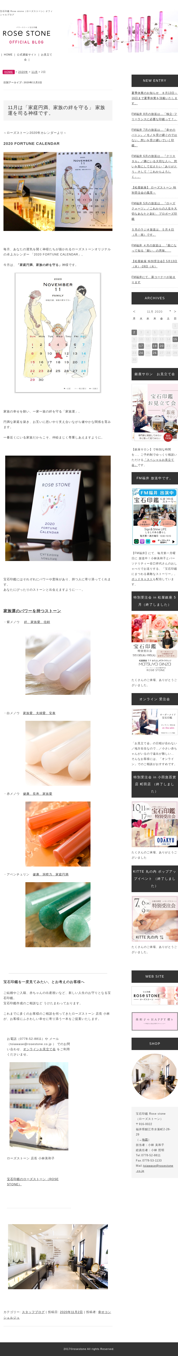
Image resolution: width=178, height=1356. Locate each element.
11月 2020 (155, 311)
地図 (145, 1139)
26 (155, 353)
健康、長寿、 (33, 793)
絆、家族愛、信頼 (37, 622)
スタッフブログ (33, 1312)
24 (141, 353)
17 (141, 346)
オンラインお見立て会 (39, 1049)
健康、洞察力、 (44, 874)
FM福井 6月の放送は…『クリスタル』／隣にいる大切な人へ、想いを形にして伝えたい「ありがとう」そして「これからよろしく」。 (154, 166)
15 (175, 339)
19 (155, 346)
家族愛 (47, 793)
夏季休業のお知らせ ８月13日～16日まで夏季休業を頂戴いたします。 (155, 98)
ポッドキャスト (142, 579)
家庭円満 (62, 874)
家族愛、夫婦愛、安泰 (39, 713)
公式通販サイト (27, 54)
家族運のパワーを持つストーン (32, 611)
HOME (8, 54)
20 (162, 346)
